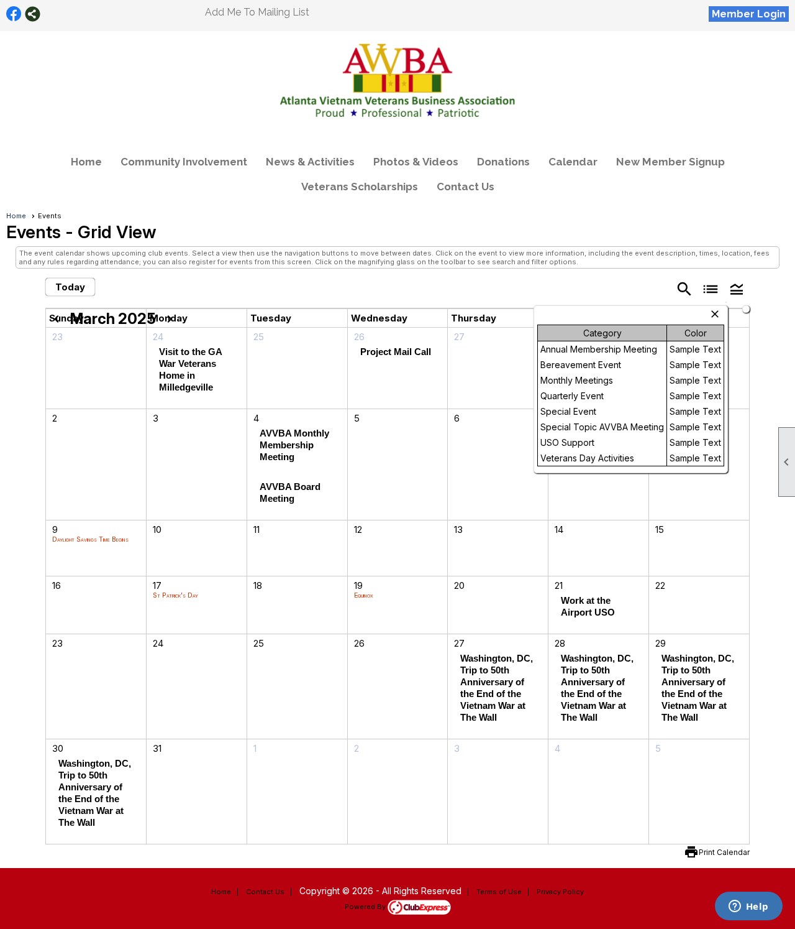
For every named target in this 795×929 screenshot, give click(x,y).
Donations (503, 161)
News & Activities (310, 161)
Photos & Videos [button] (415, 161)
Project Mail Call (395, 351)
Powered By (366, 906)
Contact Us (465, 186)
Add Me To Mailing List (257, 12)
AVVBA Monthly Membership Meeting (294, 445)
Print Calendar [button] (724, 852)
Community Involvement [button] (183, 161)
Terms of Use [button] (499, 891)
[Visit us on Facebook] (14, 14)
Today (70, 287)
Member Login (749, 14)
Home (86, 161)
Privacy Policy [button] (560, 891)
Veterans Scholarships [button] (359, 186)
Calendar (572, 161)
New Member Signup (670, 161)
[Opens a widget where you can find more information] (748, 907)
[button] (737, 288)
